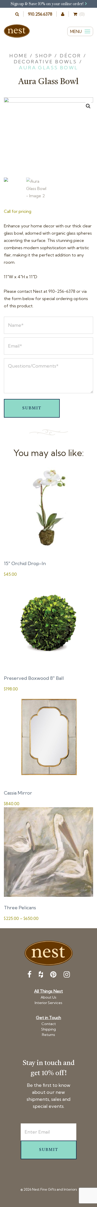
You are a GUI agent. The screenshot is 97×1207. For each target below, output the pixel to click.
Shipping (48, 1029)
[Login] (62, 14)
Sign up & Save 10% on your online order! (47, 4)
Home (18, 56)
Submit (31, 408)
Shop (43, 56)
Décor (70, 56)
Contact (48, 1023)
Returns (48, 1034)
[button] (88, 106)
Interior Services (48, 1002)
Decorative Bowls (45, 62)
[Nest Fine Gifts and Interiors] (17, 31)
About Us (48, 997)
